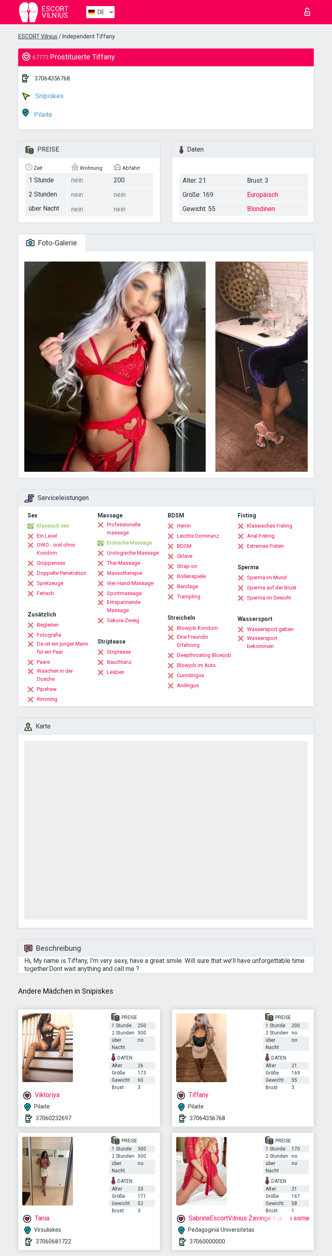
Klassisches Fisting (269, 526)
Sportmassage (124, 593)
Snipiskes (49, 96)
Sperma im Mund (267, 577)
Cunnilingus (190, 675)
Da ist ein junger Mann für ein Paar (62, 648)
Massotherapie (124, 573)
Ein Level (47, 536)
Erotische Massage (129, 543)
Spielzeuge (50, 583)
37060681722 (53, 1241)
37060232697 (53, 1118)
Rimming (47, 699)
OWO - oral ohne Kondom (56, 549)
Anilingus (188, 685)
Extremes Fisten (265, 546)
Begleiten (48, 625)
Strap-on (187, 566)
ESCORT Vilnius (37, 36)
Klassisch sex (53, 526)
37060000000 (207, 1241)
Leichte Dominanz (198, 536)
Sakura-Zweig (123, 620)
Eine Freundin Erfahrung (192, 641)
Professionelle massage (123, 528)
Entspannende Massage (123, 606)
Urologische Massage (133, 553)
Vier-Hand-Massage (130, 583)
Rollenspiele (191, 576)
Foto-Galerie (56, 243)
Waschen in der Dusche (55, 675)
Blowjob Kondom (197, 628)
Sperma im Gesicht (269, 598)
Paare (43, 662)
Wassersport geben (270, 629)
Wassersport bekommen (262, 642)
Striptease (119, 652)
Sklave (184, 556)
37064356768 (52, 78)
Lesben (115, 672)
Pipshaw (47, 689)
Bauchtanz (119, 662)
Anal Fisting (261, 536)
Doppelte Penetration (61, 573)
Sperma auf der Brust (271, 588)
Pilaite (42, 114)
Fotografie (49, 635)
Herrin (184, 526)
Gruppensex (51, 563)
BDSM (184, 546)
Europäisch (262, 194)
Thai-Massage (123, 563)
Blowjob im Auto (196, 665)
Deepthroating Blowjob (204, 655)
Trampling (188, 596)
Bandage (187, 586)
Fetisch (45, 593)
